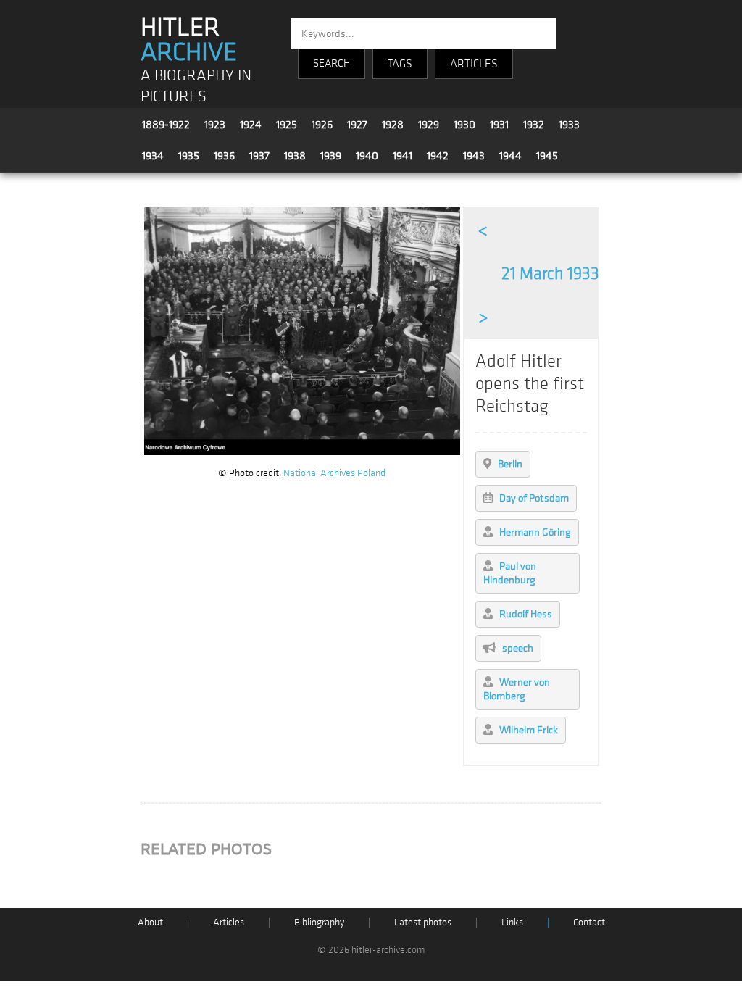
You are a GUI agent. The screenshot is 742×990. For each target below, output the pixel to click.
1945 (547, 156)
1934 (153, 156)
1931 (499, 124)
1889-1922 (166, 124)
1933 (569, 124)
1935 (188, 156)
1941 (402, 156)
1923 (214, 124)
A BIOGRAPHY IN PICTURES (196, 86)
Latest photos (422, 922)
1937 (259, 156)
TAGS (400, 64)
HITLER (189, 40)
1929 (428, 124)
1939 (330, 156)
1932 (533, 124)
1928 (393, 124)
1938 (295, 156)
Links (512, 922)
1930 (464, 124)
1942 (438, 156)
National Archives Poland (334, 473)
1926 (322, 124)
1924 (251, 124)
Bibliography (319, 922)
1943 (474, 156)
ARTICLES (474, 64)
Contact (589, 922)
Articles (228, 922)
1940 (367, 156)
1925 (286, 124)
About (150, 922)
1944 (510, 156)
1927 (357, 124)
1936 (224, 156)
